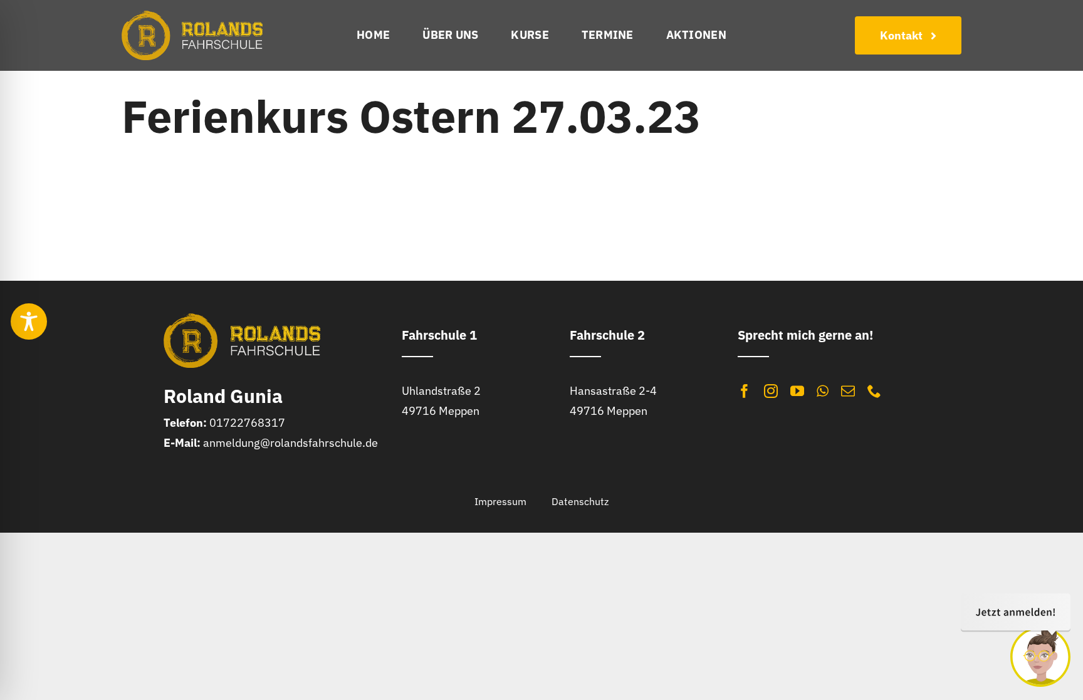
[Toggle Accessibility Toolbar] (28, 321)
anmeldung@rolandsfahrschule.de (290, 443)
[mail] (848, 391)
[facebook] (744, 391)
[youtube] (797, 391)
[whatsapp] (823, 391)
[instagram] (771, 391)
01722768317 (247, 422)
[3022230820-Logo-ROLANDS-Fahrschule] (192, 16)
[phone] (874, 391)
